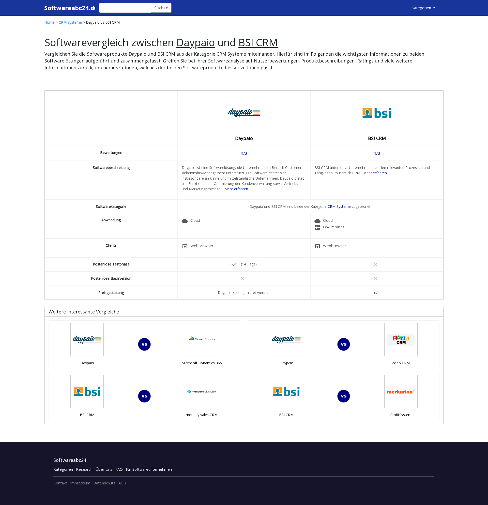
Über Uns (104, 469)
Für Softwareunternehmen (149, 469)
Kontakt (60, 482)
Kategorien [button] (421, 7)
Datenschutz (104, 482)
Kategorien (63, 469)
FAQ (119, 469)
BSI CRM (377, 138)
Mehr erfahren (236, 188)
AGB (122, 482)
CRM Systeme (339, 206)
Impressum (80, 482)
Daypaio (244, 138)
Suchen (161, 8)
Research (84, 469)
